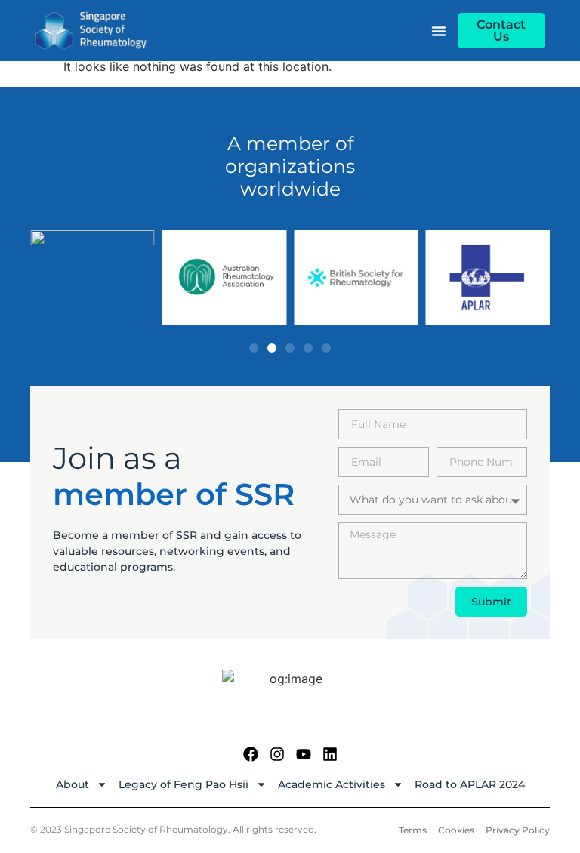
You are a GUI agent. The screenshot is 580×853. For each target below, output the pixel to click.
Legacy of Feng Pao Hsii (183, 784)
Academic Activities (331, 784)
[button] (253, 348)
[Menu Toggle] (438, 30)
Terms (413, 830)
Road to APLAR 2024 (470, 784)
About (72, 784)
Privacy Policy (518, 830)
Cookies (456, 830)
